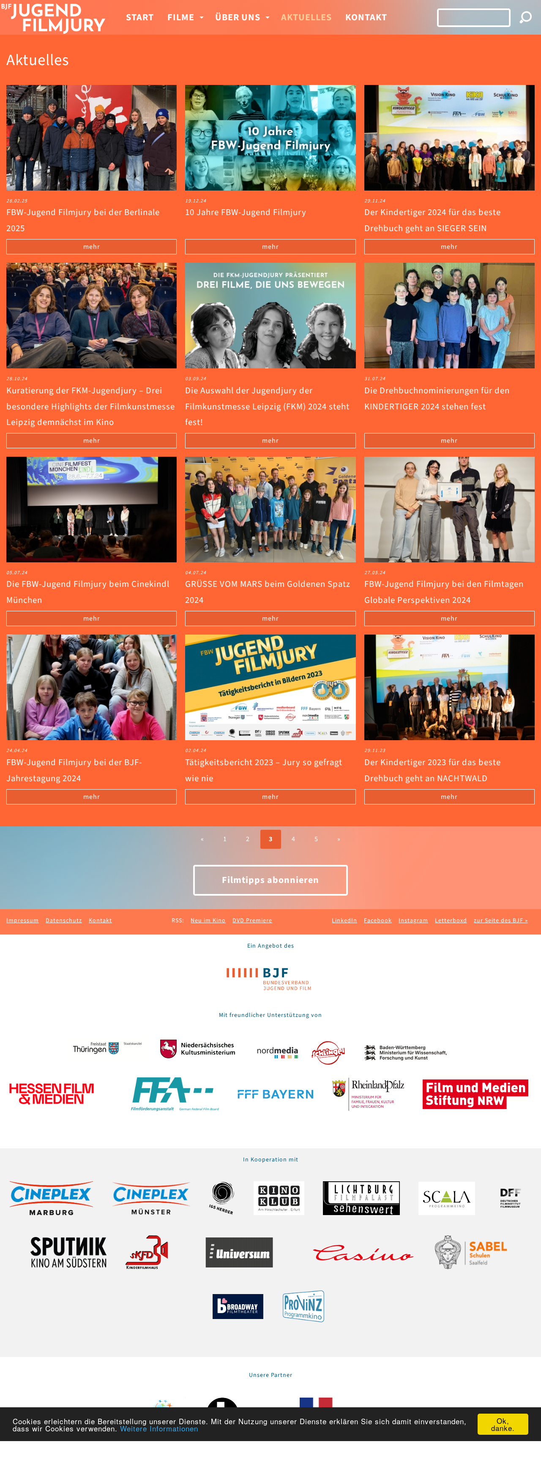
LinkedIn (344, 920)
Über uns (237, 17)
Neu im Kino (208, 920)
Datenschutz (64, 920)
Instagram (413, 920)
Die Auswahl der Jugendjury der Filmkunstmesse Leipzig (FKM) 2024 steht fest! (267, 406)
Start (140, 17)
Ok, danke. (503, 1424)
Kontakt (366, 17)
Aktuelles (306, 17)
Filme (180, 17)
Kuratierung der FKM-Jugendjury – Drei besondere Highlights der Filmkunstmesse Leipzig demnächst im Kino (90, 406)
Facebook (378, 920)
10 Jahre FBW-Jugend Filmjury (245, 212)
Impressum (22, 920)
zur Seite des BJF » (501, 920)
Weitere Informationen (159, 1428)
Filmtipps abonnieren (270, 880)
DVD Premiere (252, 920)
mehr (91, 246)
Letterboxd (451, 920)
